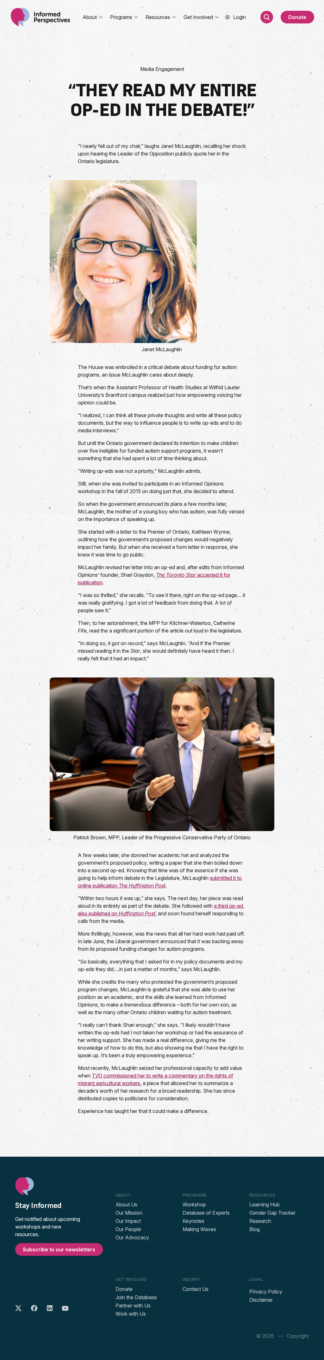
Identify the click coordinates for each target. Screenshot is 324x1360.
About (90, 17)
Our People (128, 1229)
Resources (158, 17)
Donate (297, 17)
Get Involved (198, 17)
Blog (254, 1229)
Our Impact (128, 1221)
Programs (121, 17)
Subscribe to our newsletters (59, 1249)
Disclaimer (261, 1300)
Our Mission (128, 1213)
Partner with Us (133, 1305)
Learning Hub (264, 1204)
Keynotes (193, 1221)
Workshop (194, 1204)
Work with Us (130, 1314)
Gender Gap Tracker (272, 1213)
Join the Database (136, 1297)
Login (239, 17)
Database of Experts (206, 1213)
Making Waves (199, 1229)
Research (260, 1221)
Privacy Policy (265, 1291)
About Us (126, 1204)
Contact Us (196, 1289)
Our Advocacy (132, 1237)
